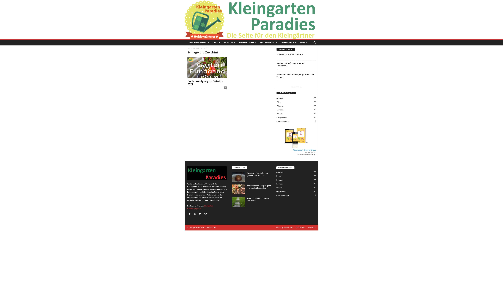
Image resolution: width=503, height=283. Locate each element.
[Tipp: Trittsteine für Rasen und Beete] (238, 202)
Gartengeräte (267, 42)
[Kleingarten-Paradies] (251, 19)
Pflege (279, 102)
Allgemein (280, 98)
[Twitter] (200, 214)
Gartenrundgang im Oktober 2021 (205, 82)
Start (188, 48)
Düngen (279, 114)
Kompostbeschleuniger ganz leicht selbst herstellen (259, 186)
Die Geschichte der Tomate (290, 54)
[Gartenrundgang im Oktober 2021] (207, 67)
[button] (314, 42)
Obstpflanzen (246, 42)
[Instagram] (195, 214)
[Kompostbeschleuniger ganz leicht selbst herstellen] (238, 189)
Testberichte (287, 42)
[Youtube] (205, 214)
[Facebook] (190, 214)
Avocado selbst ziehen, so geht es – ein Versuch (295, 75)
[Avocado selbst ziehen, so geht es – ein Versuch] (238, 177)
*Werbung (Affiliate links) (284, 227)
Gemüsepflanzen (197, 42)
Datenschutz (300, 227)
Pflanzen (228, 42)
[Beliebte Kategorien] (286, 95)
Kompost (280, 110)
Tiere (215, 42)
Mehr (302, 42)
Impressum (312, 227)
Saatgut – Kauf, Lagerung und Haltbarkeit (291, 64)
